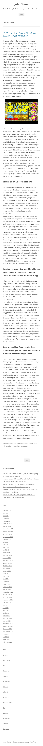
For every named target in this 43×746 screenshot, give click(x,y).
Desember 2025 (8, 529)
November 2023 (8, 595)
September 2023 (8, 600)
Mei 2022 (5, 634)
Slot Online (17, 443)
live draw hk (6, 660)
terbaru (9, 446)
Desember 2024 (8, 560)
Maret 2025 (6, 553)
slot (4, 666)
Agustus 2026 (7, 510)
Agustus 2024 (7, 571)
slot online (6, 681)
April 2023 (6, 613)
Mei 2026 (5, 516)
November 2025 (8, 532)
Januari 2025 (7, 558)
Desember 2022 (8, 624)
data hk (5, 676)
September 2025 (8, 537)
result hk (5, 687)
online (5, 446)
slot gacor (6, 655)
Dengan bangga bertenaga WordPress (24, 742)
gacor (31, 443)
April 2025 (6, 550)
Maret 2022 (6, 639)
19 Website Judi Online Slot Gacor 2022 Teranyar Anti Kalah (19, 34)
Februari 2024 (7, 587)
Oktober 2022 (7, 629)
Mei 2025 (5, 547)
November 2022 (8, 626)
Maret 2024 (6, 584)
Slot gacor (6, 729)
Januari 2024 (7, 589)
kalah (35, 443)
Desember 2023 (8, 592)
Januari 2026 (7, 526)
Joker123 (5, 713)
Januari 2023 (7, 621)
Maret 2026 (6, 521)
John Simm (21, 4)
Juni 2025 (5, 545)
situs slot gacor (7, 702)
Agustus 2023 (7, 603)
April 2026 (6, 518)
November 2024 (8, 563)
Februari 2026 (7, 524)
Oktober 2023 (7, 597)
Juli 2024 (5, 574)
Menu (21, 14)
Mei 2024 (5, 579)
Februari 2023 (7, 618)
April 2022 (6, 637)
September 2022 (8, 631)
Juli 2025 (5, 542)
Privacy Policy (7, 742)
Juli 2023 (5, 605)
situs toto (6, 671)
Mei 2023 (5, 610)
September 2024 (8, 568)
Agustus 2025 (7, 539)
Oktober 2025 (7, 534)
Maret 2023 (6, 616)
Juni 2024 (5, 576)
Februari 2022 (7, 642)
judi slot (5, 692)
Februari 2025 (7, 555)
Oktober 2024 (7, 566)
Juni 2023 (5, 608)
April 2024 (6, 581)
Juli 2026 (5, 513)
